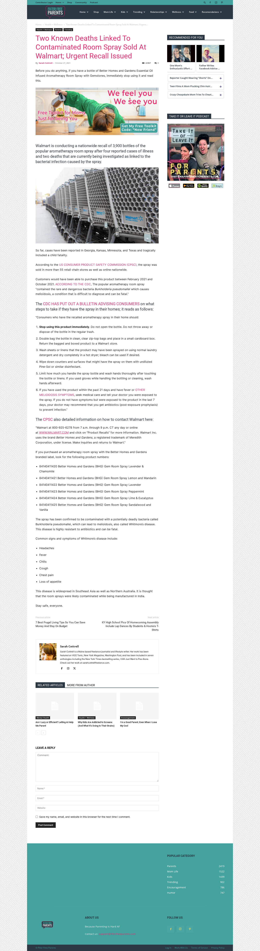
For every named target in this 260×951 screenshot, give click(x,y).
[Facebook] (210, 2)
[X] (76, 669)
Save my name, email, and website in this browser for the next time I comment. (84, 816)
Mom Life (108, 11)
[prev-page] (38, 733)
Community (81, 2)
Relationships (157, 11)
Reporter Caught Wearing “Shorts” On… (191, 77)
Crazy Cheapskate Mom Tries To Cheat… (191, 94)
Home (58, 2)
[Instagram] (216, 2)
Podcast (94, 2)
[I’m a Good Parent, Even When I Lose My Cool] (139, 706)
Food (191, 11)
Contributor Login (44, 2)
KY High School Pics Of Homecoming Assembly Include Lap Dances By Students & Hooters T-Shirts (130, 626)
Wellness (176, 11)
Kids (123, 11)
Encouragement (128, 717)
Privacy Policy (217, 947)
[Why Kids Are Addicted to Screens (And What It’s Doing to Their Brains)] (97, 706)
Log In (168, 947)
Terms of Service (199, 947)
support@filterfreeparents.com (117, 934)
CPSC (48, 419)
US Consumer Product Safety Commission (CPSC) (98, 264)
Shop (69, 2)
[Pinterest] (221, 2)
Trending (137, 11)
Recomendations (210, 11)
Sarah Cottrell (45, 63)
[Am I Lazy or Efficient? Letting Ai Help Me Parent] (55, 706)
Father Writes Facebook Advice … (209, 67)
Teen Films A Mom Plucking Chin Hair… (191, 86)
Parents (58, 29)
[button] (204, 2)
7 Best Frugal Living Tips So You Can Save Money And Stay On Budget (60, 624)
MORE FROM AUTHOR (81, 685)
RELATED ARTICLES (50, 685)
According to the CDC (73, 284)
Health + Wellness (54, 24)
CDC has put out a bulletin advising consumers (91, 304)
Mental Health (43, 717)
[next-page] (43, 733)
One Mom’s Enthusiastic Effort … (181, 67)
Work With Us (181, 947)
